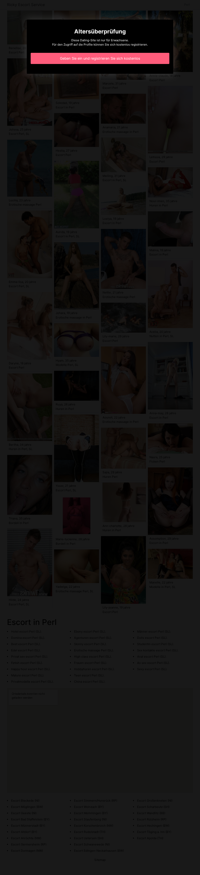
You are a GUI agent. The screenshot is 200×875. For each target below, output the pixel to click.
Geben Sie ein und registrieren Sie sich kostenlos (100, 58)
